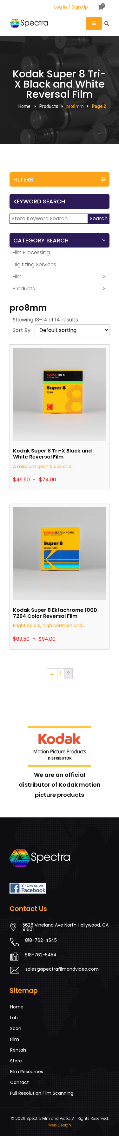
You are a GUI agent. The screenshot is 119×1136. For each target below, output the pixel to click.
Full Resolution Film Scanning (41, 1093)
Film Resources (26, 1071)
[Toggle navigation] (94, 23)
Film (17, 276)
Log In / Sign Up (71, 7)
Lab (14, 1017)
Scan (15, 1028)
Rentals (18, 1050)
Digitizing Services (34, 264)
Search (99, 218)
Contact (19, 1082)
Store (16, 1061)
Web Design (59, 1125)
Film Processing (31, 252)
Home (24, 106)
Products (24, 288)
